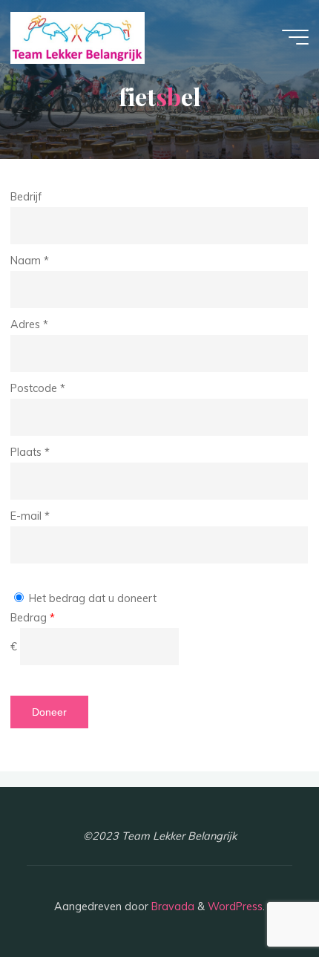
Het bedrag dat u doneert (91, 598)
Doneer (49, 712)
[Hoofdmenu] (295, 37)
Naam (29, 260)
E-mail (30, 515)
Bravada (171, 906)
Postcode (37, 388)
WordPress (235, 906)
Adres (29, 324)
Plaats (30, 452)
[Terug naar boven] (261, 899)
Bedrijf (26, 196)
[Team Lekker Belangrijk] (77, 37)
